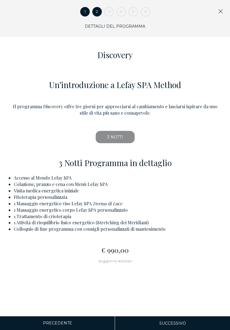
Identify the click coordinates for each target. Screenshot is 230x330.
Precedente (57, 323)
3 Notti (115, 137)
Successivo (172, 323)
